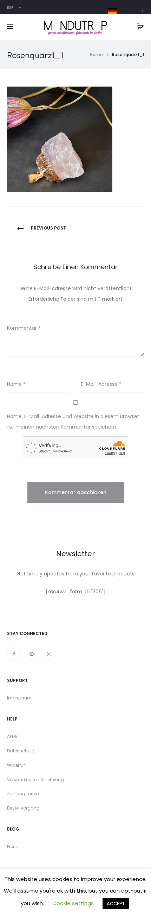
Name (16, 384)
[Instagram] (49, 654)
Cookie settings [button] (73, 903)
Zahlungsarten (23, 794)
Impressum (19, 698)
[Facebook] (14, 654)
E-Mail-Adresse (101, 384)
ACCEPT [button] (116, 903)
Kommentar (24, 328)
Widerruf (16, 765)
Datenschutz (20, 751)
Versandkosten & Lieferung (35, 780)
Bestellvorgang (23, 808)
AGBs (13, 736)
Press (12, 846)
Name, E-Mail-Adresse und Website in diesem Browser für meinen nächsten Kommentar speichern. (73, 421)
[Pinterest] (32, 654)
